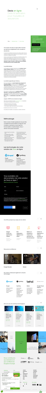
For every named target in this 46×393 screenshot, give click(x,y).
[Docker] (25, 255)
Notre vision (25, 376)
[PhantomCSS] (26, 255)
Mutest (24, 267)
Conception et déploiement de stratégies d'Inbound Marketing (39, 316)
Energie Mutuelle (8, 267)
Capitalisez (35, 371)
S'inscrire (9, 325)
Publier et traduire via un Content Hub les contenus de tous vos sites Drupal (29, 317)
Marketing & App (14, 41)
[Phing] (28, 255)
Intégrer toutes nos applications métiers (9, 234)
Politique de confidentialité (21, 199)
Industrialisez (35, 375)
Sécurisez (35, 377)
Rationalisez (35, 376)
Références (25, 371)
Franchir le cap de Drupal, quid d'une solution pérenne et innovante (19, 316)
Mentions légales (34, 389)
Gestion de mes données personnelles (15, 389)
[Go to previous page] (38, 219)
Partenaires (40, 389)
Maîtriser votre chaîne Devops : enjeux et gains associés (9, 316)
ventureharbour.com (18, 100)
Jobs (24, 377)
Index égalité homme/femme (27, 389)
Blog (24, 378)
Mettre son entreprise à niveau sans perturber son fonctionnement (30, 234)
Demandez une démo (35, 44)
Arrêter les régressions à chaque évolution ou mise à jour (40, 234)
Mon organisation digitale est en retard (20, 234)
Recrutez (34, 372)
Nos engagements (25, 373)
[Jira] (7, 255)
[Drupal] (5, 255)
